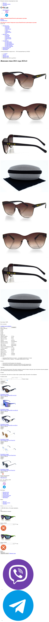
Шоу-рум (5, 3)
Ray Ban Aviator (8, 41)
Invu (6, 33)
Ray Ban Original (8, 42)
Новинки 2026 (8, 38)
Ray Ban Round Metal (9, 44)
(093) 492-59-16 (6, 10)
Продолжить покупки (4, 553)
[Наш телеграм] (18, 620)
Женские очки (6, 493)
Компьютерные (6, 496)
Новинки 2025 (8, 32)
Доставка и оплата (6, 4)
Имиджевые (5, 497)
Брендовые (7, 26)
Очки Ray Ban (6, 494)
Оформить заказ (12, 553)
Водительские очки (7, 495)
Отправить (14, 327)
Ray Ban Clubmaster (9, 46)
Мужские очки (6, 492)
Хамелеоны (7, 31)
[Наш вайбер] (18, 589)
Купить (2, 397)
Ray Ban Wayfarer (8, 45)
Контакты (5, 5)
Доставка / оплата (6, 502)
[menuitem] (26, 29)
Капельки (7, 27)
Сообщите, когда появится (5, 326)
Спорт (6, 30)
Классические (8, 28)
